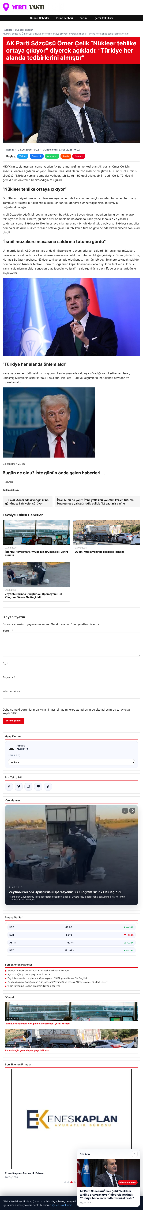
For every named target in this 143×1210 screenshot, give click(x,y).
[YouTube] (38, 787)
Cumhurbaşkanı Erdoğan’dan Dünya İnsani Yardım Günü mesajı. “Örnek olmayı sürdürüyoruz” (57, 982)
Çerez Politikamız (62, 1205)
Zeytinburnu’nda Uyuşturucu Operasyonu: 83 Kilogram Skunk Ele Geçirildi (47, 978)
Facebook (37, 156)
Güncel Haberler (39, 17)
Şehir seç (14, 755)
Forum (84, 17)
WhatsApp (52, 156)
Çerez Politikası (104, 17)
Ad (6, 663)
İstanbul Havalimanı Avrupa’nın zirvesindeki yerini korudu (38, 970)
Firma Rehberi (64, 17)
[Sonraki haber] (132, 811)
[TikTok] (48, 787)
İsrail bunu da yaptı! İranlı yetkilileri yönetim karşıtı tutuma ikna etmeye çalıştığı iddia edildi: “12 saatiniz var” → (95, 501)
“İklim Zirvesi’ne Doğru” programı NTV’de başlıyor (33, 985)
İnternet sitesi (11, 691)
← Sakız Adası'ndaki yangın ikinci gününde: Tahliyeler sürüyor (27, 501)
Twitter (22, 156)
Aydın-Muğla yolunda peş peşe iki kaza (28, 974)
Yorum (8, 630)
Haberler (7, 29)
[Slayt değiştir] (65, 1182)
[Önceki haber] (125, 811)
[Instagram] (28, 787)
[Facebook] (9, 787)
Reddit (66, 156)
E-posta (9, 677)
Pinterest (78, 156)
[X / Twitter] (19, 787)
